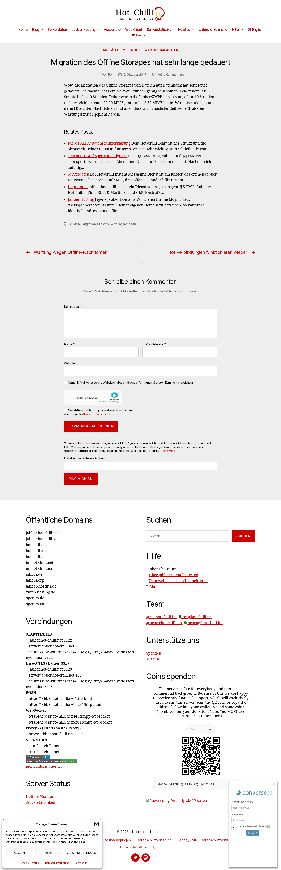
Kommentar (73, 306)
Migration (132, 50)
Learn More (168, 450)
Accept (20, 853)
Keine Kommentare (171, 74)
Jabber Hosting (83, 30)
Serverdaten (57, 30)
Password (238, 814)
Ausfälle (111, 50)
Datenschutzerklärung (57, 862)
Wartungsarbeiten (161, 50)
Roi (110, 74)
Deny (49, 853)
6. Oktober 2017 (134, 74)
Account (110, 30)
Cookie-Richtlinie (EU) (137, 847)
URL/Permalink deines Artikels (84, 458)
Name (69, 344)
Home (23, 30)
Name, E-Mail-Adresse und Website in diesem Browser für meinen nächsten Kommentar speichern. (130, 382)
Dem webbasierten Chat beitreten (178, 581)
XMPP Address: (242, 802)
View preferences (81, 853)
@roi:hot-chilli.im (161, 617)
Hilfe (235, 30)
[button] (96, 824)
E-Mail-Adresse (154, 344)
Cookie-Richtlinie (30, 862)
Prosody (103, 224)
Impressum (81, 862)
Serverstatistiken (160, 30)
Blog (35, 30)
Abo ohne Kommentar (96, 414)
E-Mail (152, 587)
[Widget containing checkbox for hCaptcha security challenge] (93, 397)
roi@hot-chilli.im (196, 617)
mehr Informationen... (45, 766)
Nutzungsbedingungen (113, 840)
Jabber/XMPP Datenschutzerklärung (206, 840)
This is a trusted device (251, 826)
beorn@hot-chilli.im (205, 623)
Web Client (133, 30)
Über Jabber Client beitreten (173, 575)
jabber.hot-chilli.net (144, 832)
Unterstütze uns (211, 30)
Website (69, 363)
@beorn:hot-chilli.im (164, 623)
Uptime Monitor (40, 796)
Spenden (153, 653)
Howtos (184, 30)
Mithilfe (153, 659)
